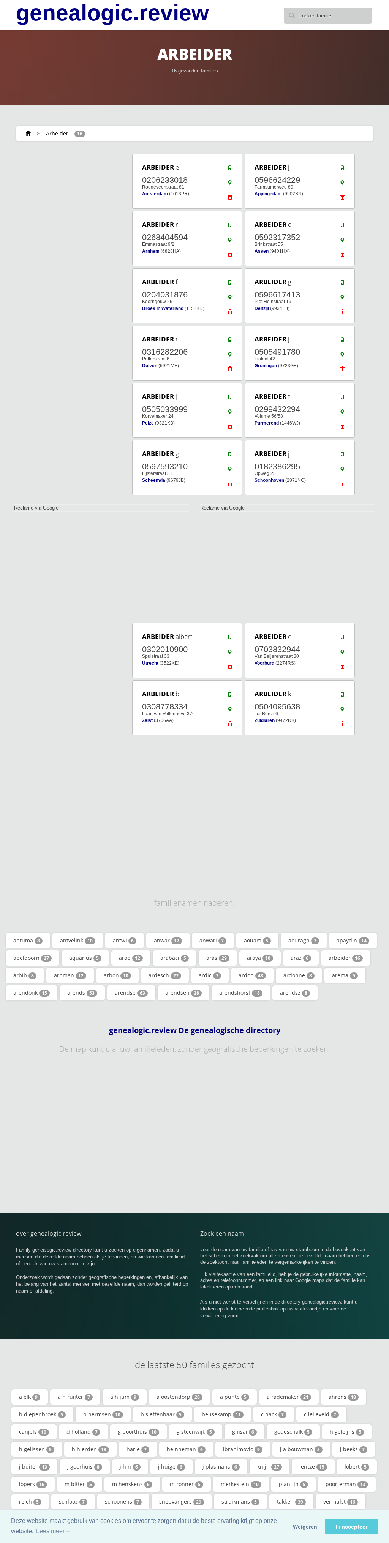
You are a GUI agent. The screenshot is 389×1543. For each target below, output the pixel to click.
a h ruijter (74, 1396)
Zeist (147, 720)
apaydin (352, 940)
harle (137, 1449)
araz (299, 957)
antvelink (76, 940)
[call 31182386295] (342, 456)
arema (343, 975)
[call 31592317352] (342, 226)
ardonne (297, 975)
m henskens (131, 1484)
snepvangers (180, 1501)
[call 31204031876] (229, 284)
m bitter (78, 1484)
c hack (272, 1414)
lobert (356, 1466)
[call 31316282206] (229, 341)
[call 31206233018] (229, 169)
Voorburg (264, 663)
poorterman (345, 1484)
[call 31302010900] (229, 638)
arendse (130, 992)
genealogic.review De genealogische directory (194, 1030)
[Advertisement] (65, 200)
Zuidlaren (265, 720)
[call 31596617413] (342, 284)
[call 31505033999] (229, 398)
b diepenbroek (41, 1414)
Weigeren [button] (305, 1527)
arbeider (344, 957)
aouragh (302, 940)
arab (129, 957)
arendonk (30, 992)
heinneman (185, 1449)
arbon (116, 975)
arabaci (173, 957)
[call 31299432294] (342, 398)
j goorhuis (83, 1466)
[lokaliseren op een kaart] (229, 184)
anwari (211, 940)
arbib (23, 975)
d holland (82, 1431)
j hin (129, 1466)
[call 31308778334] (229, 696)
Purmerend (267, 423)
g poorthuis (137, 1431)
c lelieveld (320, 1414)
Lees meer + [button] (53, 1531)
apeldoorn (31, 957)
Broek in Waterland (162, 308)
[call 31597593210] (229, 456)
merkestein (240, 1484)
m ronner (185, 1484)
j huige (170, 1466)
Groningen (266, 365)
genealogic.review (112, 12)
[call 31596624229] (342, 169)
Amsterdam (155, 194)
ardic (208, 975)
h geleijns (345, 1431)
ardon (251, 975)
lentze (311, 1466)
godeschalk (292, 1431)
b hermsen (101, 1414)
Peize (148, 423)
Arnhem (151, 251)
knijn (268, 1466)
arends (81, 992)
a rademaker (287, 1396)
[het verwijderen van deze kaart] (229, 199)
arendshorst (239, 992)
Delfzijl (262, 308)
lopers (31, 1484)
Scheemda (153, 480)
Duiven (149, 365)
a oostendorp (178, 1396)
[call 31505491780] (342, 341)
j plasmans (219, 1466)
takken (290, 1501)
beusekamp (221, 1414)
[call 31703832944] (342, 638)
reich (29, 1501)
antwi (123, 940)
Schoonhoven (269, 480)
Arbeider (57, 133)
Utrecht (150, 663)
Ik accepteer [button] (351, 1527)
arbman (69, 975)
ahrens (342, 1396)
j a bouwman (300, 1449)
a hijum (123, 1396)
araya (258, 957)
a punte (233, 1396)
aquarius (84, 957)
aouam (256, 940)
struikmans (239, 1501)
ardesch (164, 975)
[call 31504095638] (342, 696)
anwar (166, 940)
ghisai (243, 1431)
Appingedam (268, 194)
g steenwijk (194, 1431)
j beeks (352, 1449)
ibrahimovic (241, 1449)
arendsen (182, 992)
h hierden (89, 1449)
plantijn (292, 1484)
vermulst (339, 1501)
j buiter (33, 1466)
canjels (32, 1431)
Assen (262, 251)
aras (216, 957)
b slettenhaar (161, 1414)
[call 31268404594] (229, 226)
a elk (28, 1396)
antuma (26, 940)
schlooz (72, 1501)
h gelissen (35, 1449)
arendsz (293, 992)
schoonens (122, 1501)
